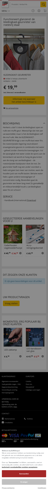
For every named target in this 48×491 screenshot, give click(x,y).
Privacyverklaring (8, 488)
